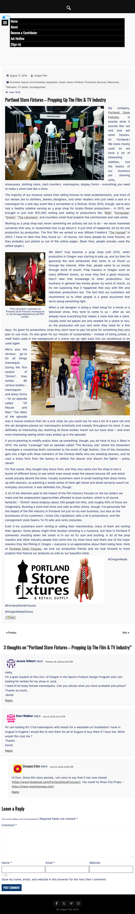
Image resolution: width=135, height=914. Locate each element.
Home (14, 21)
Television (11, 87)
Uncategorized (37, 87)
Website (95, 862)
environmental (37, 82)
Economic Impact (19, 82)
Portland (78, 82)
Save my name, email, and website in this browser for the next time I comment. (54, 879)
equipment (52, 82)
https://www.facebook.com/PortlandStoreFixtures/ (46, 782)
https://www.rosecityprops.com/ (33, 786)
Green (62, 82)
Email (50, 862)
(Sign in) (16, 44)
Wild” (108, 212)
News (70, 82)
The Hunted (117, 232)
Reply (9, 700)
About (14, 26)
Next (125, 632)
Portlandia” (122, 212)
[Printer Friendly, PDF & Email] (10, 618)
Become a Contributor (24, 32)
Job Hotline (17, 38)
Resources (113, 82)
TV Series (23, 87)
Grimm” (10, 217)
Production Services (95, 82)
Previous (12, 632)
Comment (9, 825)
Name (7, 862)
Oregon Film (40, 75)
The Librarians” (28, 217)
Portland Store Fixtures (25, 548)
